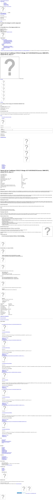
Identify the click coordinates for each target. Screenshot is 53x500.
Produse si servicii (3, 50)
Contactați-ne (3, 449)
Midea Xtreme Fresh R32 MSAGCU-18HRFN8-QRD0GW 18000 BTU (11, 372)
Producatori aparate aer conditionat (6, 441)
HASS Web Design (18, 483)
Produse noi (3, 440)
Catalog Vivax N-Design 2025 (4, 316)
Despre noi (3, 447)
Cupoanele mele (4, 459)
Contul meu (5, 3)
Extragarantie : (3, 131)
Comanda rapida (3, 135)
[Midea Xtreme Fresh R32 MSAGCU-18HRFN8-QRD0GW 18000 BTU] (4, 377)
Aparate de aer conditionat (9, 50)
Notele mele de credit (5, 457)
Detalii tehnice (4, 165)
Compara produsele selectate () (4, 0)
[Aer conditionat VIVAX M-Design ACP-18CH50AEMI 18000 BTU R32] (4, 329)
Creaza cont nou (9, 6)
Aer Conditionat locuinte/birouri (17, 50)
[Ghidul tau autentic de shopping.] (24, 493)
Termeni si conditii (4, 451)
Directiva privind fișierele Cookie (6, 453)
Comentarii (3, 168)
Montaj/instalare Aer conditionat (8, 46)
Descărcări (3, 167)
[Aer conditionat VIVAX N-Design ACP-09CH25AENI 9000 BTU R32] (3, 83)
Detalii (1, 115)
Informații (3, 164)
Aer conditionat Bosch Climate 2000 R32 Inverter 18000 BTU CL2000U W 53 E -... (13, 355)
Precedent (1, 79)
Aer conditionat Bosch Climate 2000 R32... (7, 363)
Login (5, 6)
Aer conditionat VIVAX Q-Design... (6, 347)
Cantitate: (1, 127)
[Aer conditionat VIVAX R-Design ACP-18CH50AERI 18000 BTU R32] (4, 394)
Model (1, 105)
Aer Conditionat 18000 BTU (26, 50)
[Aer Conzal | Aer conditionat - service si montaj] (3, 11)
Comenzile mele (4, 456)
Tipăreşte (3, 118)
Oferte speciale (4, 439)
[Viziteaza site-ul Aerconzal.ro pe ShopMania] (19, 493)
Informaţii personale (4, 458)
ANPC (3, 442)
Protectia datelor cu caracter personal (7, 452)
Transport (3, 166)
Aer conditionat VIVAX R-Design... (6, 429)
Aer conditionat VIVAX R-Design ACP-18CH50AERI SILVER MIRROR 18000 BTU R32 (14, 421)
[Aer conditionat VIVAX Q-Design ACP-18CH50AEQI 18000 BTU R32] (4, 345)
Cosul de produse (6, 4)
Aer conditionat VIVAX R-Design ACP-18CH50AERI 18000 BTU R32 (11, 389)
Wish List (5, 2)
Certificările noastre (3, 137)
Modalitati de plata (4, 450)
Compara (7, 353)
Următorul (1, 102)
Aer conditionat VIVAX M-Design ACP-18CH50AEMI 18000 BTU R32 (11, 324)
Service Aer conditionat (7, 47)
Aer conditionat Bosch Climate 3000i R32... (7, 412)
